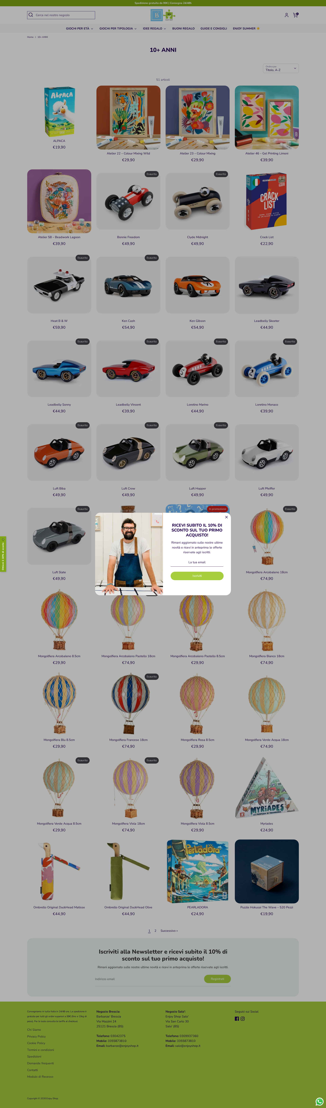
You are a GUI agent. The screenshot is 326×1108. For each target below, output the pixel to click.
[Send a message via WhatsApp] (319, 1101)
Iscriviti (197, 576)
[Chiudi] (226, 517)
